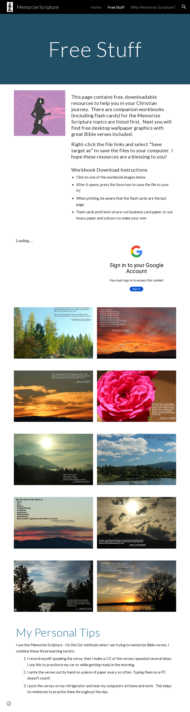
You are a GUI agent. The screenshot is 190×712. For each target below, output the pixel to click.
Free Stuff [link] (116, 7)
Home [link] (95, 7)
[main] (95, 49)
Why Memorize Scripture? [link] (153, 7)
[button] (184, 7)
